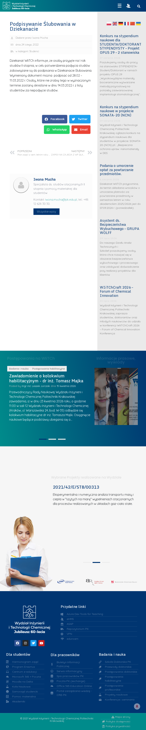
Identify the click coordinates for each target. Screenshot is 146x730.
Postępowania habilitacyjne (64, 368)
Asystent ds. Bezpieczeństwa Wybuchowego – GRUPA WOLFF (119, 227)
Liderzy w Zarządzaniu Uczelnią (104, 395)
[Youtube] (41, 643)
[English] (115, 23)
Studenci (34, 51)
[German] (120, 23)
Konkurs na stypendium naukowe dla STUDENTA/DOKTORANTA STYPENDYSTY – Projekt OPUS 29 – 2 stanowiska (122, 44)
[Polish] (109, 23)
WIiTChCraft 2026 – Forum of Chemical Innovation (116, 291)
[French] (126, 23)
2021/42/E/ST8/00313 (76, 487)
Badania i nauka (34, 368)
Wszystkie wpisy (46, 211)
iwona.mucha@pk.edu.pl (61, 199)
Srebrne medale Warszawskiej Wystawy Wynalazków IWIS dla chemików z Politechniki (128, 395)
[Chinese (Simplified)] (132, 23)
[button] (54, 119)
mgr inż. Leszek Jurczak (51, 391)
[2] (52, 439)
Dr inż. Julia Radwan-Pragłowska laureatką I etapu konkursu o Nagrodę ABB (116, 395)
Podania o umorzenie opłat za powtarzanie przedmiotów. (116, 170)
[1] (43, 439)
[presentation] (87, 562)
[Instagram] (25, 643)
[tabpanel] (95, 522)
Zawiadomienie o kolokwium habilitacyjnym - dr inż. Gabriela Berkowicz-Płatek (56, 380)
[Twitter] (33, 643)
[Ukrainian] (138, 23)
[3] (62, 439)
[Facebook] (17, 643)
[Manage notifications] (137, 706)
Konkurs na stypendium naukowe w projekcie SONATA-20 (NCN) (119, 111)
